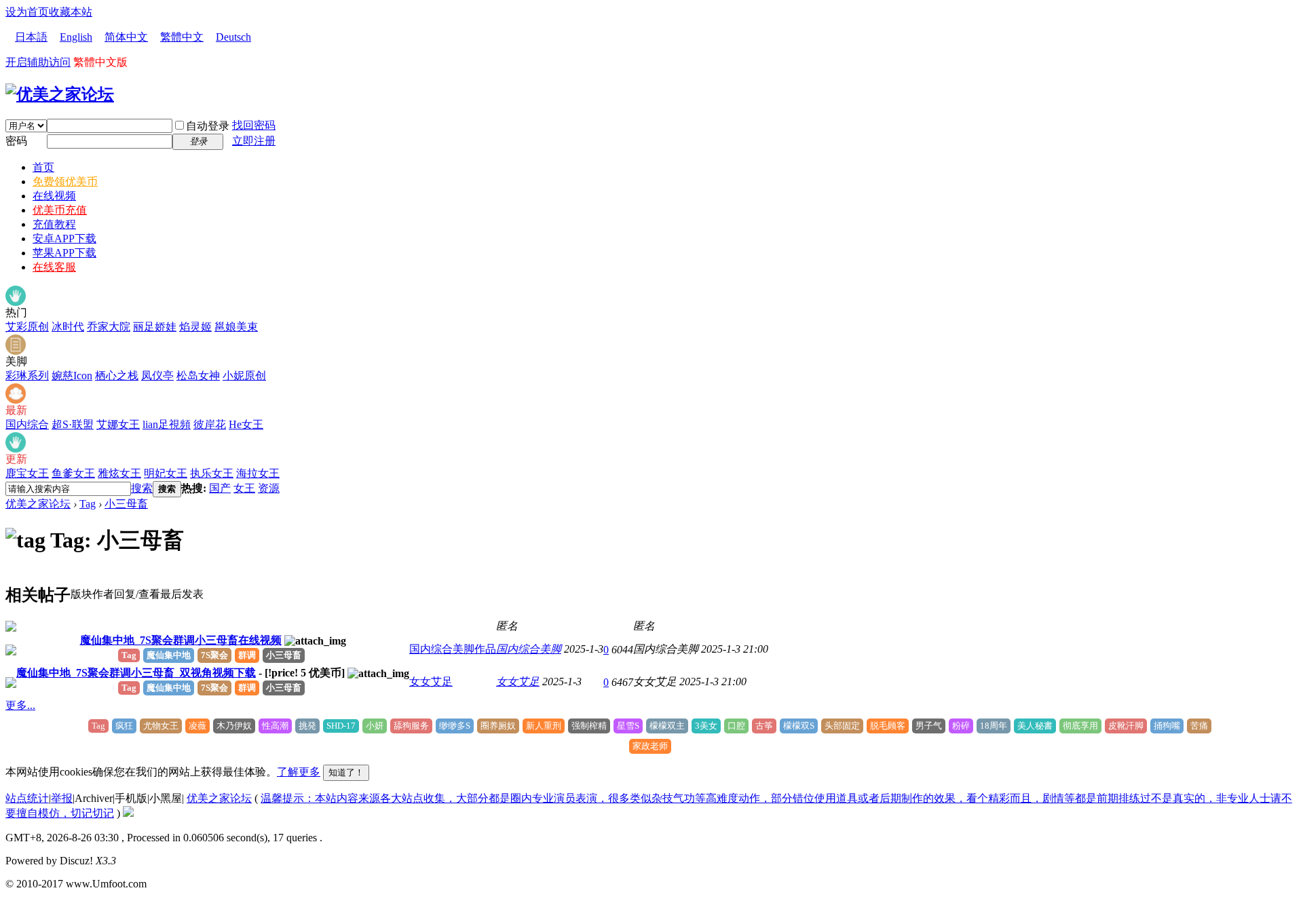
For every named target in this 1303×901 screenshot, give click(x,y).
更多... (20, 705)
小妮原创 (244, 375)
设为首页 (27, 12)
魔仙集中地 (169, 655)
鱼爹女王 (73, 473)
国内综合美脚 (528, 649)
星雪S (628, 726)
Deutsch (233, 37)
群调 (247, 655)
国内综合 (27, 424)
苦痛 (1199, 726)
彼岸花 (209, 424)
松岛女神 (198, 375)
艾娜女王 (118, 424)
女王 (244, 488)
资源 (269, 488)
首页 (43, 167)
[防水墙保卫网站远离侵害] (128, 813)
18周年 (993, 726)
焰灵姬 (195, 326)
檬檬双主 (667, 726)
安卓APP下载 (64, 238)
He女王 (246, 424)
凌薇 (197, 726)
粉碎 (961, 726)
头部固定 (842, 726)
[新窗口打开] (10, 628)
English (76, 37)
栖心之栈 (116, 375)
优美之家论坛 (38, 504)
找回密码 (254, 125)
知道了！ (346, 772)
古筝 (764, 726)
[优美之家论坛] (59, 94)
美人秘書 (1035, 726)
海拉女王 (258, 473)
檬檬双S (798, 726)
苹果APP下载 (64, 252)
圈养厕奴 (498, 726)
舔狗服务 (411, 726)
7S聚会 (214, 655)
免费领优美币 (65, 181)
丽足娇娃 (154, 326)
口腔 (736, 726)
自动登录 (207, 126)
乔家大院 (108, 326)
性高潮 (275, 726)
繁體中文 (182, 37)
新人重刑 (543, 726)
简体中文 (126, 37)
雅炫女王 (119, 473)
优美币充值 (60, 210)
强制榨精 (589, 726)
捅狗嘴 (1167, 726)
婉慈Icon (72, 375)
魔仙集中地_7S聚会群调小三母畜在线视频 (181, 640)
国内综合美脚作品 (452, 649)
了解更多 (298, 772)
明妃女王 (165, 473)
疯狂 (124, 726)
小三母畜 (126, 504)
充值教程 (54, 224)
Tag (87, 504)
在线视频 (54, 196)
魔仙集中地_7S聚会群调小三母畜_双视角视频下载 (136, 672)
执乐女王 (211, 473)
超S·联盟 (73, 424)
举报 (62, 798)
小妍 (374, 726)
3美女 (706, 726)
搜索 (142, 488)
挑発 (307, 726)
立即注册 (254, 141)
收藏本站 (70, 12)
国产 (220, 488)
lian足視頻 (167, 424)
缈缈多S (454, 726)
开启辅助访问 (38, 62)
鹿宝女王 (27, 473)
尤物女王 (160, 726)
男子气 (928, 726)
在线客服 (54, 267)
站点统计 (27, 798)
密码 (16, 141)
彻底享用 (1080, 726)
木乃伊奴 (234, 726)
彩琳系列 (27, 375)
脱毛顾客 (887, 726)
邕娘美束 (236, 326)
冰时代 (68, 326)
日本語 (31, 37)
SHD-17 (341, 726)
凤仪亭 (157, 375)
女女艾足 (431, 681)
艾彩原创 (27, 326)
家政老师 (650, 746)
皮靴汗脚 (1126, 726)
